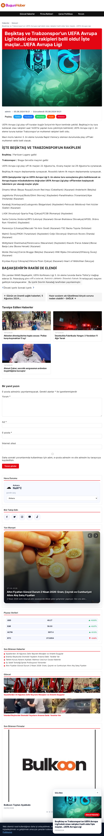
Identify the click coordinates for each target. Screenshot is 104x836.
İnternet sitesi (9, 443)
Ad (4, 422)
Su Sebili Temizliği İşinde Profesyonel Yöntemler (26, 662)
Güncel (15, 23)
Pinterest (61, 117)
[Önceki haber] (90, 535)
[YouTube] (30, 517)
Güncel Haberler (27, 14)
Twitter (17, 117)
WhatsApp (40, 117)
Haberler (5, 23)
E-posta (7, 432)
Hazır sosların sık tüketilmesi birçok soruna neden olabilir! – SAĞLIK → (71, 297)
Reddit (51, 117)
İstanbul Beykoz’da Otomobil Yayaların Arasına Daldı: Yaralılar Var (33, 657)
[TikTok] (37, 517)
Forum (81, 14)
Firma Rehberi (46, 14)
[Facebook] (7, 517)
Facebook (28, 117)
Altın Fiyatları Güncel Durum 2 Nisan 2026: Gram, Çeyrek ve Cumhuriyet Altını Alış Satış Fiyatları (46, 665)
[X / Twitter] (14, 517)
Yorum (6, 396)
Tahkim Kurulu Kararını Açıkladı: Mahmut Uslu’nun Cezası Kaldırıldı (33, 660)
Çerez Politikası (65, 14)
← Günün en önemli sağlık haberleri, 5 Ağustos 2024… (23, 297)
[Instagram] (22, 517)
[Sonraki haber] (95, 535)
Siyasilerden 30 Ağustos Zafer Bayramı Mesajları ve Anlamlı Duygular (34, 654)
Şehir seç (11, 493)
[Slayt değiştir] (47, 812)
